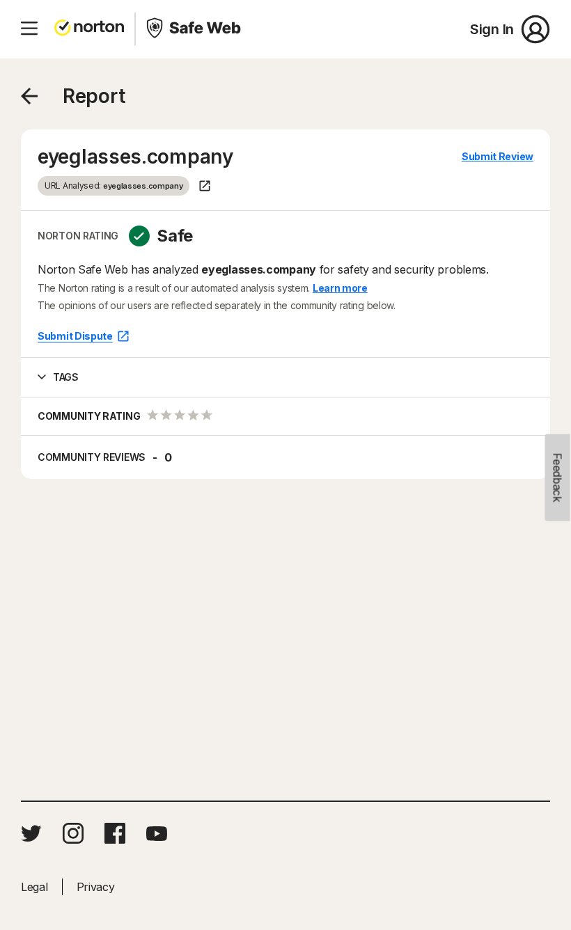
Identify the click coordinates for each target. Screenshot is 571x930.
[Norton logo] (89, 29)
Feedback (558, 478)
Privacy (96, 887)
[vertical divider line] (135, 29)
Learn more (340, 288)
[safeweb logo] (195, 29)
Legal (34, 887)
